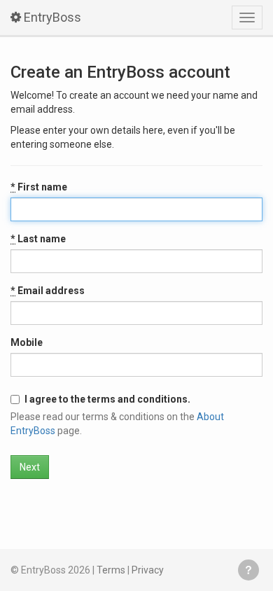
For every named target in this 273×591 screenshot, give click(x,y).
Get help (248, 569)
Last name (38, 238)
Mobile (26, 342)
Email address (47, 290)
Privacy (148, 570)
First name (38, 187)
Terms (111, 570)
